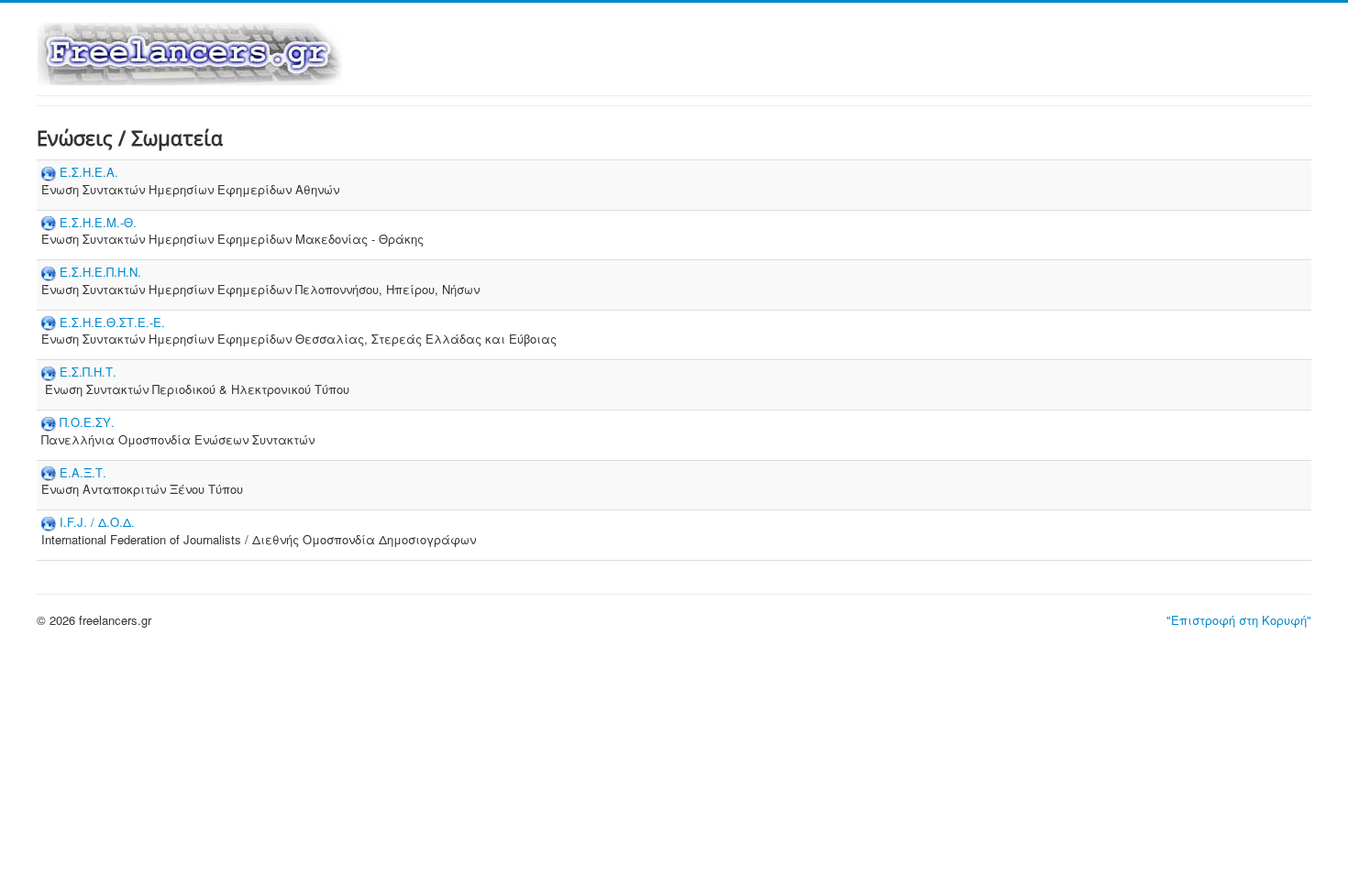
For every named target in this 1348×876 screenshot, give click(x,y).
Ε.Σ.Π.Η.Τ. (88, 371)
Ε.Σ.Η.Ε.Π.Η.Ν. (100, 271)
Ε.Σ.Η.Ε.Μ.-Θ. (98, 222)
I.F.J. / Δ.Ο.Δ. (97, 522)
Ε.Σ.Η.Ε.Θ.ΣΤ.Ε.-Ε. (112, 322)
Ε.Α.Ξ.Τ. (83, 472)
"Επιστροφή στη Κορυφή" (1238, 620)
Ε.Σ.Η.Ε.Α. (89, 172)
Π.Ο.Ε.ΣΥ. (87, 422)
